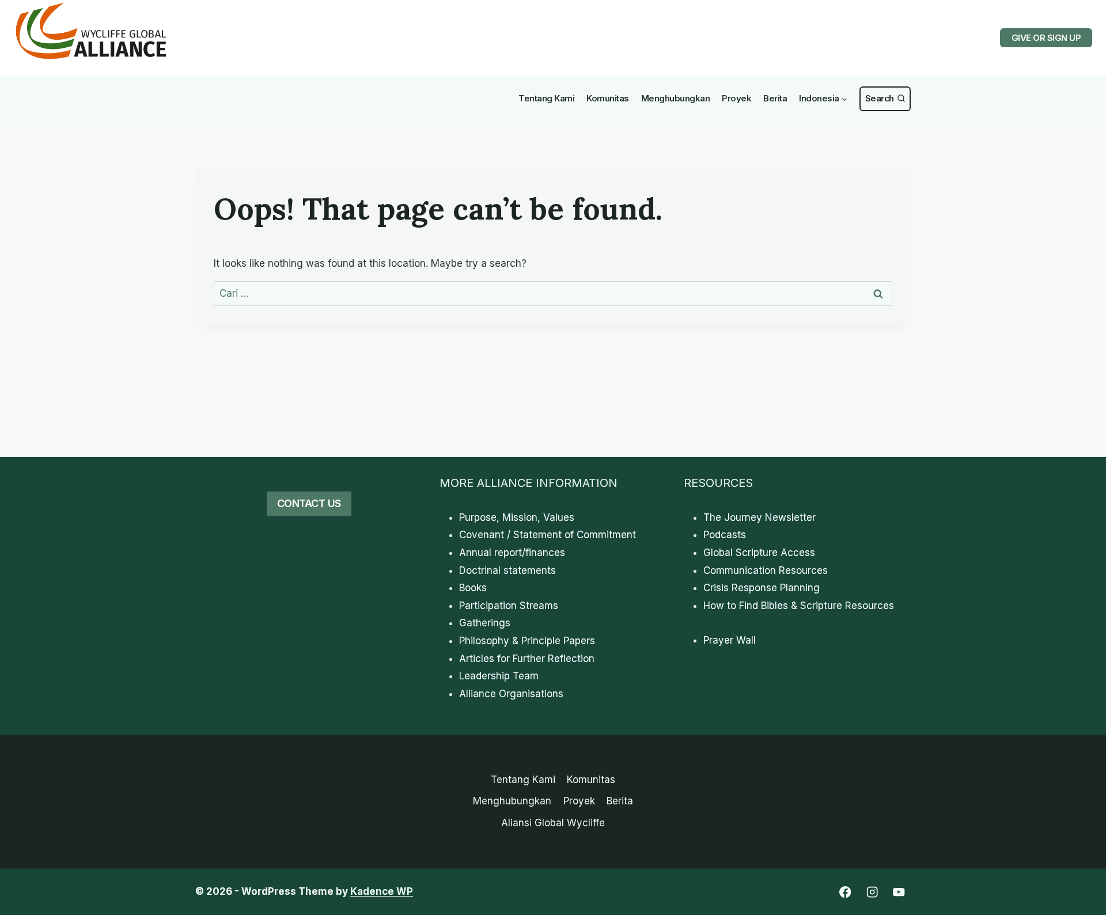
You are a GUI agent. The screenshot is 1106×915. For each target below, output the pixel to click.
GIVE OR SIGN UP (1046, 37)
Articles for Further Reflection (526, 658)
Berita (775, 98)
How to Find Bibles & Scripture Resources (798, 605)
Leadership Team (499, 676)
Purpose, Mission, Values (516, 517)
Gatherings (484, 623)
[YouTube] (899, 892)
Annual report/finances (512, 552)
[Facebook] (845, 892)
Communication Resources (765, 570)
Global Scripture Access (759, 552)
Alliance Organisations (511, 694)
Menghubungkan (675, 98)
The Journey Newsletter (759, 517)
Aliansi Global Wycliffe (553, 823)
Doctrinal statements (507, 570)
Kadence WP (381, 891)
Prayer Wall (729, 640)
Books (473, 587)
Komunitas (607, 98)
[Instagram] (872, 892)
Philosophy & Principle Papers (527, 640)
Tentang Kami (546, 98)
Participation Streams (508, 605)
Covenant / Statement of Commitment (547, 534)
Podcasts (724, 534)
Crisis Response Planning (761, 587)
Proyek (736, 98)
